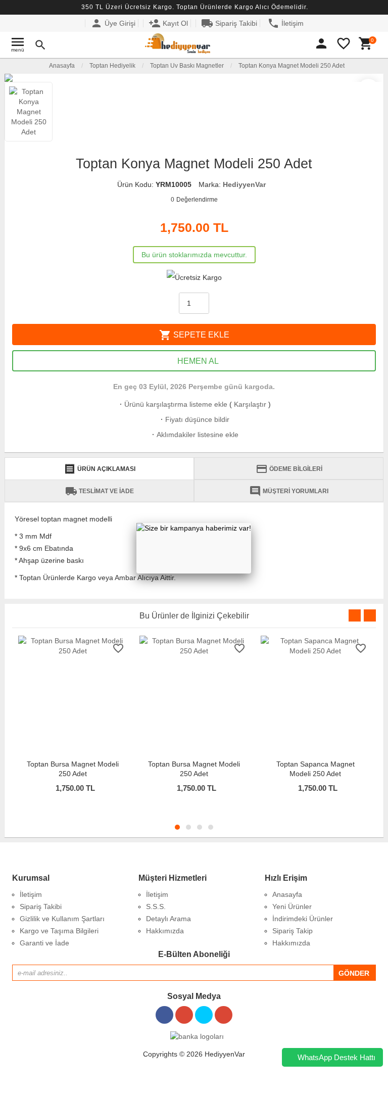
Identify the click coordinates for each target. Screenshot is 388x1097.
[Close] (251, 523)
